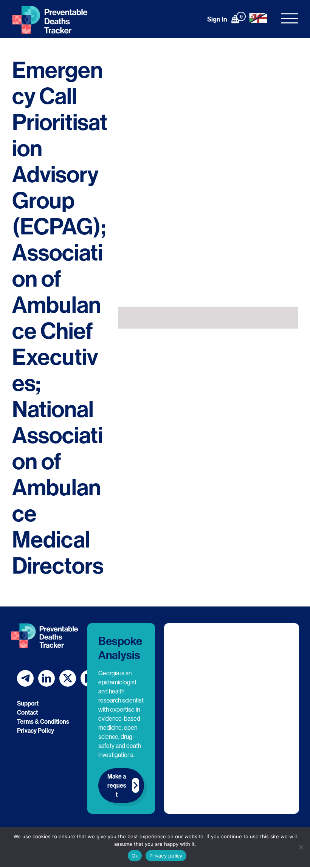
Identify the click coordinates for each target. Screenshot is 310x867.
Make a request (116, 785)
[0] (235, 19)
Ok (135, 856)
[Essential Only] (300, 847)
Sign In (217, 19)
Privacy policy (166, 856)
